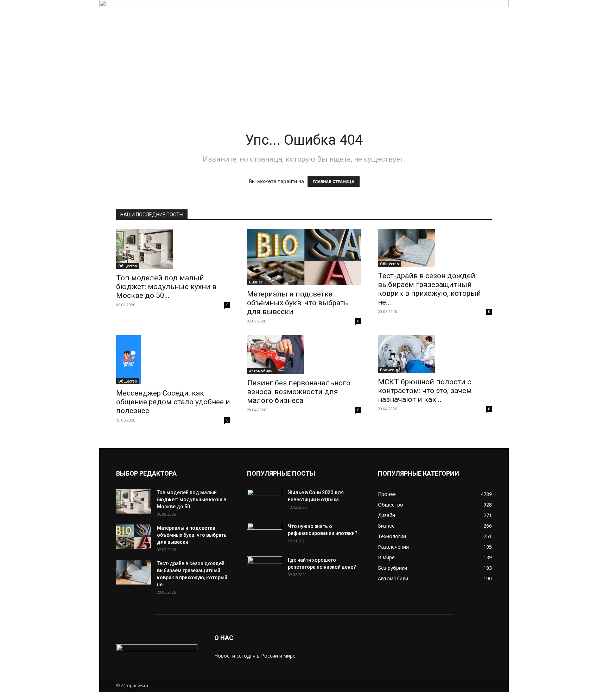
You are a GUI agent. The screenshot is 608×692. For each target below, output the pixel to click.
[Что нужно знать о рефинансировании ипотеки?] (264, 535)
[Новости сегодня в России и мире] (304, 48)
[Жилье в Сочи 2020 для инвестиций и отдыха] (264, 501)
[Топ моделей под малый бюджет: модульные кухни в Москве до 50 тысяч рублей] (173, 249)
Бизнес (255, 282)
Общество (127, 265)
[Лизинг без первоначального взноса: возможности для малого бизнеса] (304, 354)
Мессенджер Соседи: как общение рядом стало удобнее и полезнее (173, 402)
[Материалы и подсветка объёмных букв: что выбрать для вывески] (304, 257)
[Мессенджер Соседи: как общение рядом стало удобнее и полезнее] (173, 359)
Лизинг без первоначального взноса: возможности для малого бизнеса (298, 392)
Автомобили (261, 370)
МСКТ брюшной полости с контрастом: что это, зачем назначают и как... (425, 391)
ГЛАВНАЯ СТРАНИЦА (333, 181)
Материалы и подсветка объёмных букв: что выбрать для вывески (297, 303)
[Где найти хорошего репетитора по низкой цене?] (264, 568)
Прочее (387, 369)
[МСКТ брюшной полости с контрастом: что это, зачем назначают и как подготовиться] (435, 354)
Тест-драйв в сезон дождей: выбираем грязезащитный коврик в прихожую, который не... (429, 289)
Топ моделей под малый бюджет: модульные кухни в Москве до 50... (166, 287)
